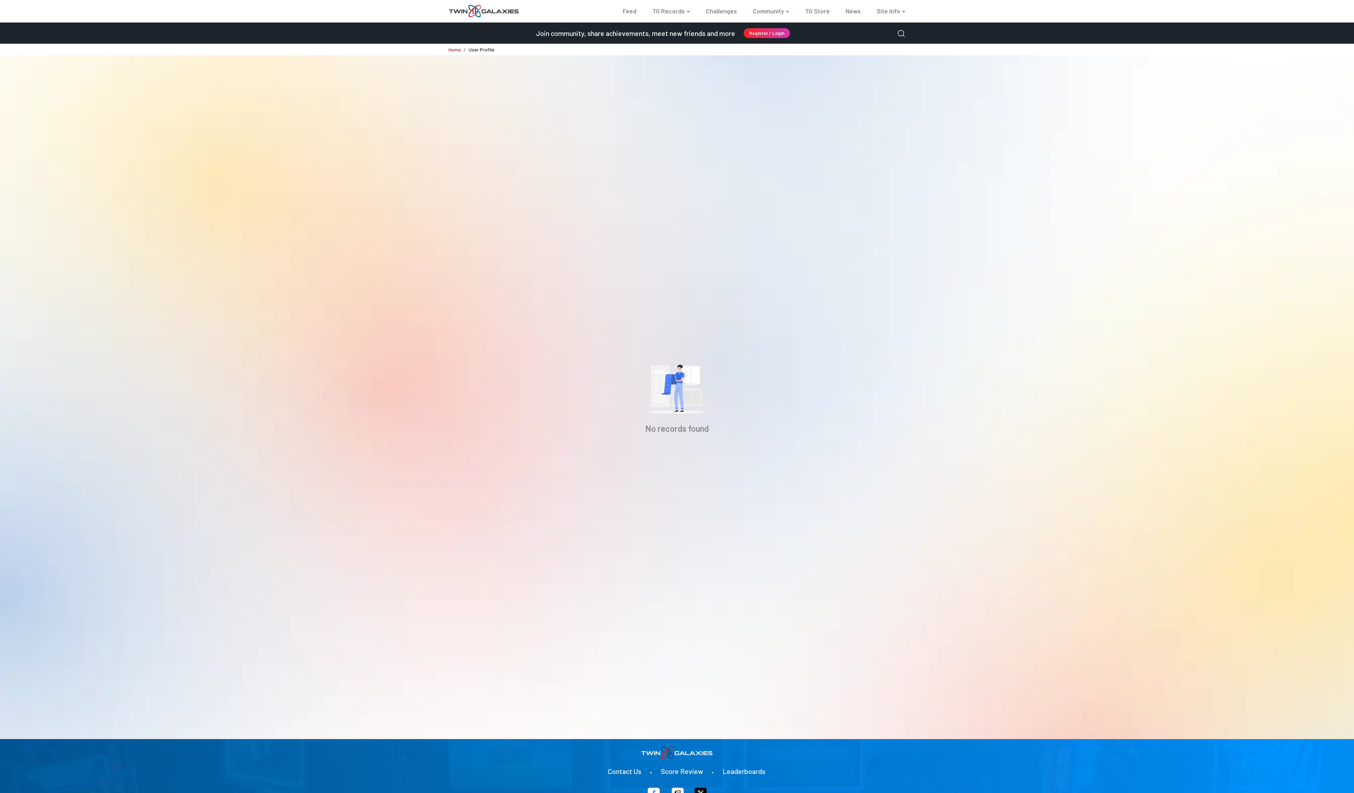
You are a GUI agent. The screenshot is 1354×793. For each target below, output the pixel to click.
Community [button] (768, 11)
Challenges (721, 11)
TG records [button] (668, 11)
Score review (682, 771)
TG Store (817, 11)
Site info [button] (888, 11)
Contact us (624, 771)
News (853, 11)
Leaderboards (744, 771)
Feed (629, 11)
